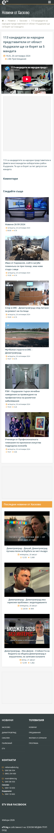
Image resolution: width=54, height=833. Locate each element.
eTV (3, 748)
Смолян (6, 738)
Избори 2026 (8, 820)
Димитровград (9, 732)
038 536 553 (10, 781)
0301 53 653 (10, 788)
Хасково (23, 20)
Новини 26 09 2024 (15, 224)
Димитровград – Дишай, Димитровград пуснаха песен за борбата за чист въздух (27, 550)
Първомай (7, 743)
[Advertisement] (27, 123)
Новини (12, 20)
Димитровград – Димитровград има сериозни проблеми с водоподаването (27, 601)
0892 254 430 (10, 773)
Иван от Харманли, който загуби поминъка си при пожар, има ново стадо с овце (24, 266)
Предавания (35, 732)
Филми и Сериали (38, 738)
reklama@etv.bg (11, 767)
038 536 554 (10, 770)
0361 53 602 (10, 794)
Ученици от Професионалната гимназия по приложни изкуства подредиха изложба (23, 442)
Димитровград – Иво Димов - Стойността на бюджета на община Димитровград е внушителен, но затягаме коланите (27, 654)
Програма (33, 743)
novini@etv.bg (11, 778)
